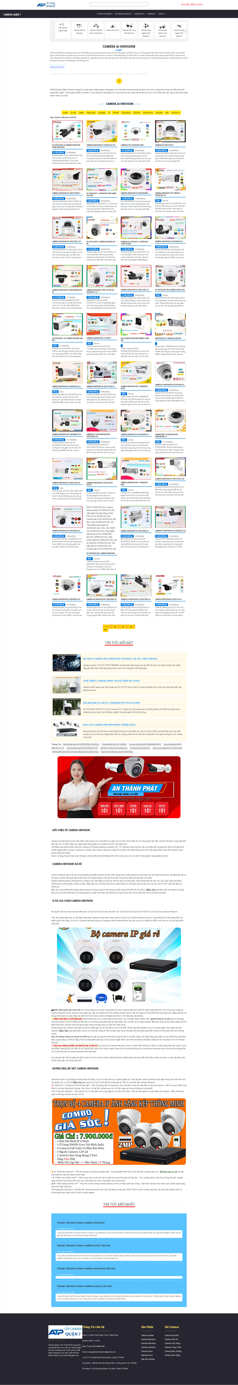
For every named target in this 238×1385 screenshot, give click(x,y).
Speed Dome (148, 113)
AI (109, 113)
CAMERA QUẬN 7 (12, 14)
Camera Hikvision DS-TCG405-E (99, 338)
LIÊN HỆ (161, 14)
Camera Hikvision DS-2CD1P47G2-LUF (169, 479)
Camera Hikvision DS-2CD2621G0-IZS (101, 145)
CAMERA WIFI (139, 14)
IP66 (166, 113)
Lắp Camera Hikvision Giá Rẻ (63, 117)
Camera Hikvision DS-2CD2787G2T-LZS (82, 748)
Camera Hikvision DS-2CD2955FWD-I (135, 193)
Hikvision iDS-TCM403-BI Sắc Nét (168, 338)
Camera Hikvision (148, 1343)
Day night (101, 113)
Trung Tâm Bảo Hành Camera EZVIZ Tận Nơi (83, 1245)
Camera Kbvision (148, 1339)
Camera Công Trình (173, 1347)
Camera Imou (147, 1351)
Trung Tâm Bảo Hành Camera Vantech (80, 1223)
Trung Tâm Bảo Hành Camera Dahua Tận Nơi (84, 1286)
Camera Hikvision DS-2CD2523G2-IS (66, 599)
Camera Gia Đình (172, 1335)
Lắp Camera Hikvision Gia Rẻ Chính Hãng (117, 752)
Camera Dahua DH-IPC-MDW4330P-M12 (145, 744)
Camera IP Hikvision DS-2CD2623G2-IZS (170, 531)
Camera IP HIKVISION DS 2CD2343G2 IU (169, 385)
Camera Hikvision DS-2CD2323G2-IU (66, 531)
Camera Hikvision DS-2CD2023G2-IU (169, 241)
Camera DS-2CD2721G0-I (164, 145)
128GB (81, 113)
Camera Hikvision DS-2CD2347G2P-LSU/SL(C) (81, 744)
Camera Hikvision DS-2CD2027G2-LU (66, 386)
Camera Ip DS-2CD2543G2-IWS (132, 145)
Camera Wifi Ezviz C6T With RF (114, 744)
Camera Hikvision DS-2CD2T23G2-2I (135, 290)
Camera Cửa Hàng (172, 1343)
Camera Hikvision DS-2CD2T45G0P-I (66, 193)
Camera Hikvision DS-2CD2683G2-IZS (66, 434)
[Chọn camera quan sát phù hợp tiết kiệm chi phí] (185, 31)
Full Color (136, 113)
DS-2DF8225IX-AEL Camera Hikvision (101, 553)
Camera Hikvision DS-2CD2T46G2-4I (66, 483)
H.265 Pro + (176, 113)
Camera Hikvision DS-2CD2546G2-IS (135, 434)
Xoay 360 (159, 113)
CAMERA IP (151, 14)
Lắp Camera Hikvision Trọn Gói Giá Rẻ (167, 748)
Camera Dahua (147, 1335)
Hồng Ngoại (126, 113)
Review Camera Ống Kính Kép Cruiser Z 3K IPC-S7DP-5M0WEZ (120, 659)
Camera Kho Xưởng (173, 1351)
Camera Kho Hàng (172, 1355)
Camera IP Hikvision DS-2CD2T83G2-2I (135, 599)
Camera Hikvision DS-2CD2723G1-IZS (66, 241)
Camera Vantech (148, 1347)
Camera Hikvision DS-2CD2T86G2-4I (135, 531)
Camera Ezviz (147, 1355)
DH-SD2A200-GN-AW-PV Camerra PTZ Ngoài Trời (111, 703)
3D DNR (116, 113)
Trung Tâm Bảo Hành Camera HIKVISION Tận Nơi (86, 1268)
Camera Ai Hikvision (119, 46)
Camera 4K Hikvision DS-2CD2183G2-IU (102, 599)
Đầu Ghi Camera (148, 1359)
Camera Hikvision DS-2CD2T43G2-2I (100, 386)
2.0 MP (65, 113)
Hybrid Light (91, 113)
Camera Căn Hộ (171, 1339)
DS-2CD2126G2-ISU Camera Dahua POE (170, 290)
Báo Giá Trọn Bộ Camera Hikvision (114, 748)
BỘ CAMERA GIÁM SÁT (123, 14)
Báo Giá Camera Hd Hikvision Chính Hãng (109, 725)
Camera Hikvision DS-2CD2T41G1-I (168, 599)
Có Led (73, 113)
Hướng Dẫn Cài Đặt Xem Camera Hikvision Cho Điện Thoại (75, 752)
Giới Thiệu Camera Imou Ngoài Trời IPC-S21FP (111, 681)
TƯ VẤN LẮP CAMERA (104, 14)
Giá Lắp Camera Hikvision (140, 748)
